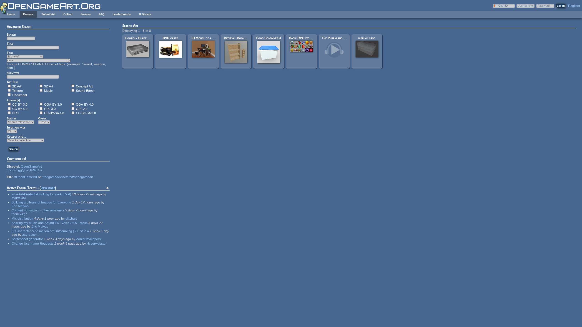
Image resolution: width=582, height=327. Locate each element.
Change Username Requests (32, 243)
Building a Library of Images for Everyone (41, 202)
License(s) (13, 100)
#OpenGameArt (25, 177)
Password (543, 5)
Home (11, 14)
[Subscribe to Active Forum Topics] (107, 189)
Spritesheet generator (27, 239)
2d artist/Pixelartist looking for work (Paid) (41, 194)
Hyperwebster (97, 243)
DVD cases (170, 38)
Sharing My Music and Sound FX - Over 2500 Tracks (50, 223)
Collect (68, 14)
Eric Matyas (20, 206)
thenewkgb (19, 214)
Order (42, 118)
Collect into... (16, 136)
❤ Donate (145, 14)
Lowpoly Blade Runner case (145, 38)
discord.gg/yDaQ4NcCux (24, 170)
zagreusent (30, 234)
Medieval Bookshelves (239, 38)
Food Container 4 (268, 38)
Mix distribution (22, 218)
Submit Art (48, 14)
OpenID (503, 5)
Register (574, 5)
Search (11, 34)
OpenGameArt (31, 166)
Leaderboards (122, 14)
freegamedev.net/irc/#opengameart (68, 177)
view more (48, 188)
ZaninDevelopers (88, 239)
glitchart (71, 218)
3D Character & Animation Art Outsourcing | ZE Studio (50, 231)
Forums (86, 14)
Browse (28, 14)
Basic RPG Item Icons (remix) (309, 38)
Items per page (16, 127)
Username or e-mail (526, 5)
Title (10, 43)
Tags (10, 52)
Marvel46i (19, 198)
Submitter (13, 73)
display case (366, 38)
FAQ (101, 14)
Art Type (12, 82)
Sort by (11, 118)
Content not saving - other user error (38, 210)
